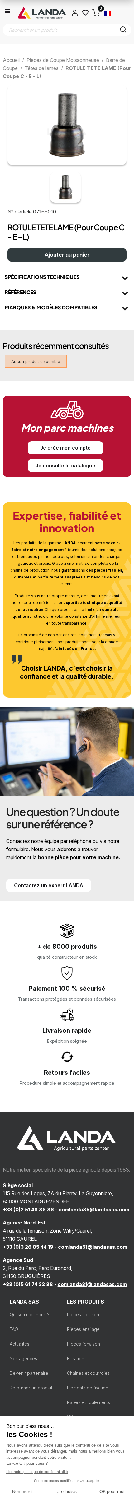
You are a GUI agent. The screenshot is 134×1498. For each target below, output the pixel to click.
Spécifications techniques (42, 277)
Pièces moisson (83, 1314)
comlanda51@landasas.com (92, 1247)
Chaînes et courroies (88, 1373)
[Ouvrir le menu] (8, 12)
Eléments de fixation (87, 1387)
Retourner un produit (31, 1387)
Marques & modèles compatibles (51, 307)
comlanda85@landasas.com (94, 1209)
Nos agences (23, 1358)
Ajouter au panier (67, 254)
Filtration (75, 1358)
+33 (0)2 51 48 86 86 (28, 1209)
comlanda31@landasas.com (92, 1284)
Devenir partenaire (29, 1373)
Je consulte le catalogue (65, 465)
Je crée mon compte (65, 448)
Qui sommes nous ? (30, 1314)
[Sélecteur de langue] (107, 13)
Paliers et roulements (88, 1402)
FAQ (14, 1329)
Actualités (19, 1343)
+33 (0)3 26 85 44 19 (28, 1247)
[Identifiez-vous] (75, 12)
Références (20, 292)
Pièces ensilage (83, 1329)
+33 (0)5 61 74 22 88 (28, 1284)
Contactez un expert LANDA (48, 885)
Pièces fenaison (83, 1343)
